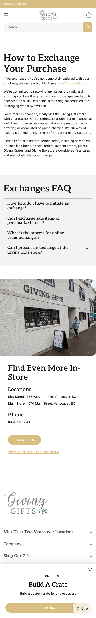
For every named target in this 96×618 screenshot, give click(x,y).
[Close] (90, 569)
